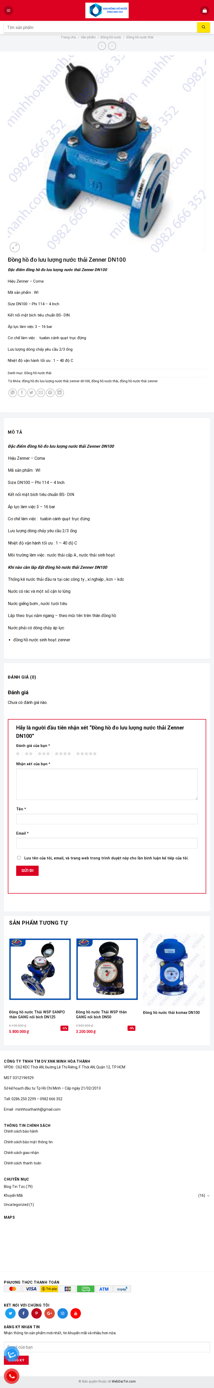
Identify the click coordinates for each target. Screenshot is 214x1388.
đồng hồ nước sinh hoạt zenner (42, 639)
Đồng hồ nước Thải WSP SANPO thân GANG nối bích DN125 (37, 1014)
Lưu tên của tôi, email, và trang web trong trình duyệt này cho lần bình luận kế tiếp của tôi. (106, 858)
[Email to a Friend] (41, 392)
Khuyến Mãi (13, 1195)
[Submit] (203, 27)
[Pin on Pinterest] (50, 392)
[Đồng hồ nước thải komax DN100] (174, 969)
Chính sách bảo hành (21, 1131)
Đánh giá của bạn (33, 746)
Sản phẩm (88, 37)
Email (22, 833)
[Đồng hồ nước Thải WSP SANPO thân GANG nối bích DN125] (40, 969)
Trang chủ (68, 37)
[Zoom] (15, 247)
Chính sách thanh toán (22, 1163)
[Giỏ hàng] (205, 10)
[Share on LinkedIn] (59, 392)
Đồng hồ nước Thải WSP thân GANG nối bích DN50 (101, 1014)
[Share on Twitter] (31, 392)
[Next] (205, 988)
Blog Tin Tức (14, 1186)
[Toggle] (208, 1196)
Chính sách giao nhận (21, 1153)
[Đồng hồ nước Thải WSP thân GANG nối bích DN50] (107, 969)
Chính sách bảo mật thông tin (28, 1142)
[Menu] (9, 10)
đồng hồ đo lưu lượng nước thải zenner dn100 (56, 381)
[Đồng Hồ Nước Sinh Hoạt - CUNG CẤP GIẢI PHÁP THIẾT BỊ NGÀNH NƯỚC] (107, 10)
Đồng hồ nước (110, 37)
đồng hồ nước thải (104, 381)
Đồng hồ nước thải (139, 37)
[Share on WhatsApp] (12, 392)
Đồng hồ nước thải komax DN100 (171, 1012)
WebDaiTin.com (124, 1381)
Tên (21, 809)
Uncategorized (16, 1204)
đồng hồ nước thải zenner (139, 381)
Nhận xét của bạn (33, 764)
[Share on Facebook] (22, 392)
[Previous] (9, 988)
